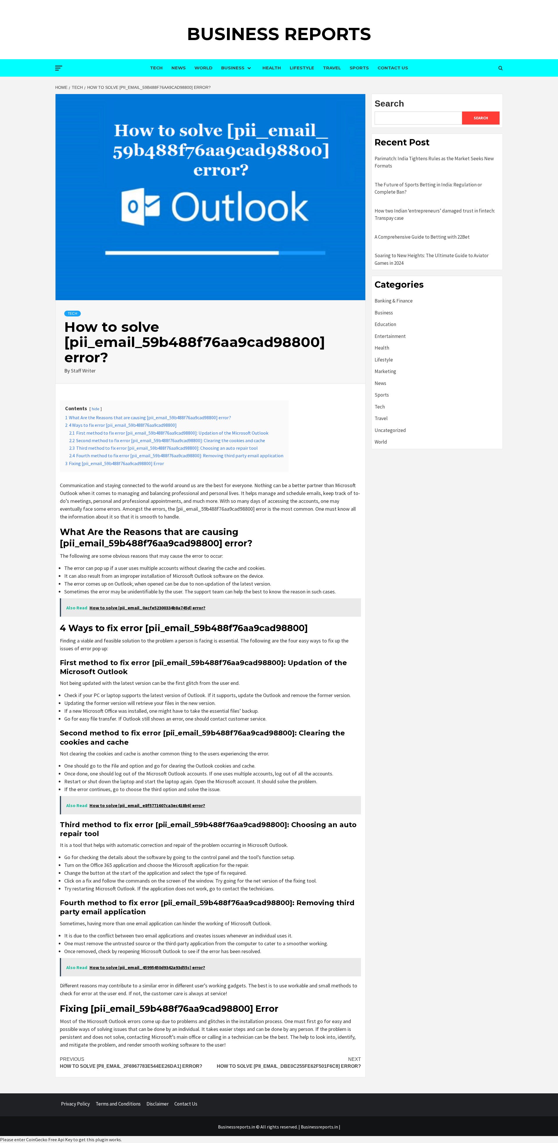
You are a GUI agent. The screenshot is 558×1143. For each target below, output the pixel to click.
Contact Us (393, 68)
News (178, 68)
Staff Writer (83, 370)
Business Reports (279, 33)
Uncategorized (390, 430)
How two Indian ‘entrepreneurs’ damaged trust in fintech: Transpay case (435, 215)
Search (389, 103)
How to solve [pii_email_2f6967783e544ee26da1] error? (131, 1063)
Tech (156, 68)
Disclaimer (157, 1104)
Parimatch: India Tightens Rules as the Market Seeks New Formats (434, 162)
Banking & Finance (394, 301)
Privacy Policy (75, 1104)
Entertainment (390, 336)
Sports (359, 68)
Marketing (385, 371)
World (203, 68)
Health (271, 68)
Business (232, 68)
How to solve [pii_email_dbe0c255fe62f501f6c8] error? (289, 1063)
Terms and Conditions (118, 1104)
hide (95, 408)
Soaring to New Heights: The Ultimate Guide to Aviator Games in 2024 (432, 259)
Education (385, 324)
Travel (332, 68)
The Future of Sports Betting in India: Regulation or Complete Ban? (428, 188)
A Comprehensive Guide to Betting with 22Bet (422, 237)
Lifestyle (302, 68)
